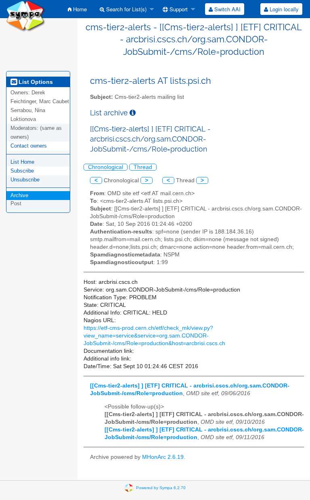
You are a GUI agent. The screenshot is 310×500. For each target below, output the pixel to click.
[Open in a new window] (133, 112)
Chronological (105, 167)
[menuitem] (77, 9)
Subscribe (22, 171)
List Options (35, 82)
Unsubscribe (25, 180)
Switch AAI (227, 9)
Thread (143, 167)
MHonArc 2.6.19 (163, 457)
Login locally (283, 9)
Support (178, 9)
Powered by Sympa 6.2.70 (161, 487)
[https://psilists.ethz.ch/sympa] (26, 15)
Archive (19, 195)
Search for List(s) (126, 9)
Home (79, 9)
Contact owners (28, 146)
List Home (22, 162)
